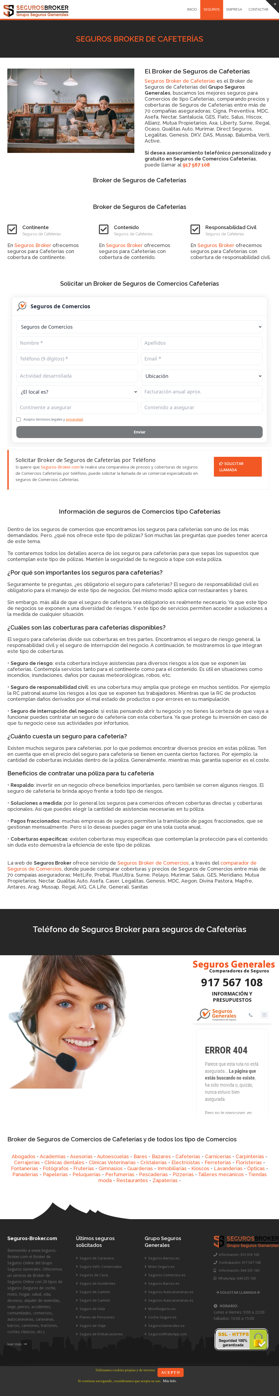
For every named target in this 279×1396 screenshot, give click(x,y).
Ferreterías (218, 1162)
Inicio (192, 9)
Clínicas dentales (64, 1162)
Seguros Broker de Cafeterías (180, 81)
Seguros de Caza (93, 1274)
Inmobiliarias (172, 1168)
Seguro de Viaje (92, 1325)
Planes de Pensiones (97, 1317)
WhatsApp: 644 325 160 (236, 1278)
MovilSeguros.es (161, 1308)
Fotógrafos (56, 1168)
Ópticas (256, 1168)
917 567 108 (196, 165)
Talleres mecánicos (221, 1174)
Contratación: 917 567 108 (238, 1262)
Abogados (23, 1156)
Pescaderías (153, 1174)
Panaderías (25, 1174)
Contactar (258, 9)
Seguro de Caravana (96, 1258)
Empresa (234, 9)
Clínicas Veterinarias (112, 1162)
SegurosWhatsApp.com (167, 1334)
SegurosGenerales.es (166, 1325)
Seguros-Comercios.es (166, 1274)
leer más (15, 1344)
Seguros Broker (32, 245)
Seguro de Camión (94, 1291)
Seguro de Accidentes (97, 1283)
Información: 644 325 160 (237, 1270)
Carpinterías (250, 1156)
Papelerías (55, 1174)
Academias (53, 1156)
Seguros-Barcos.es (163, 1258)
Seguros (212, 9)
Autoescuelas (113, 1156)
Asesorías (81, 1156)
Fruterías (83, 1168)
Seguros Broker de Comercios (153, 863)
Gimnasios (111, 1168)
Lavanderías (228, 1168)
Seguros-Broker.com (60, 467)
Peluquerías (86, 1174)
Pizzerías (183, 1174)
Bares (140, 1156)
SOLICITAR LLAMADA (231, 466)
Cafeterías (187, 1156)
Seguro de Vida (92, 1308)
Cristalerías (153, 1162)
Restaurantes (132, 1180)
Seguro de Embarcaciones (101, 1334)
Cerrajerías (27, 1162)
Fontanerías (24, 1168)
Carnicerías (218, 1156)
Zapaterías (165, 1180)
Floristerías (249, 1162)
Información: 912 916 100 (238, 1254)
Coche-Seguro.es (162, 1317)
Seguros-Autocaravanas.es (170, 1291)
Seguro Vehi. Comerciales (100, 1266)
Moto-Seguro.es (161, 1266)
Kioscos (200, 1168)
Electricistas (185, 1162)
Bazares (161, 1156)
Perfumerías (119, 1174)
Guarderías (140, 1168)
